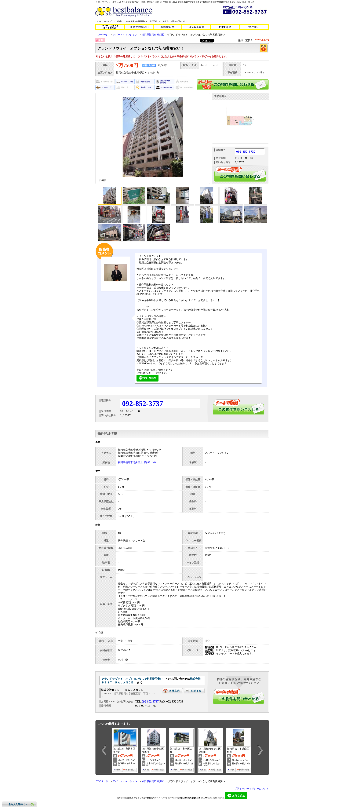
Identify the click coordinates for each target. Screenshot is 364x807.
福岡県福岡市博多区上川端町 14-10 (137, 462)
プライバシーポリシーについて (251, 788)
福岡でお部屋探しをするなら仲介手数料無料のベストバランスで (144, 798)
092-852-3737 (246, 151)
